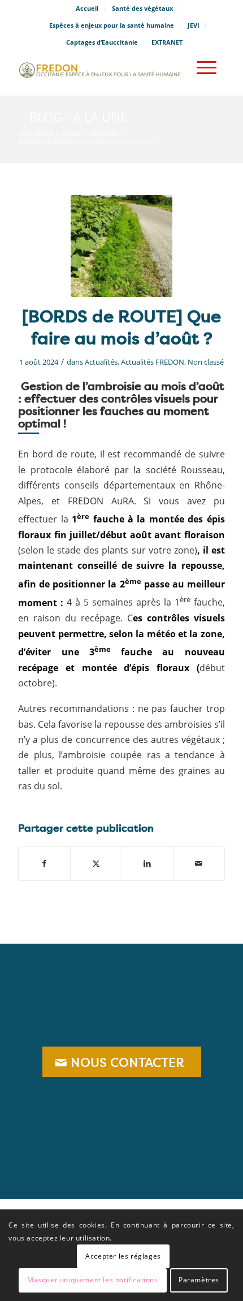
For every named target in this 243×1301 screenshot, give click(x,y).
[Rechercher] (174, 67)
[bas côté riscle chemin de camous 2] (121, 246)
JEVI (193, 25)
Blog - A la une (78, 116)
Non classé (206, 362)
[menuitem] (87, 8)
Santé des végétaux (142, 8)
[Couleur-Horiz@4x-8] (100, 67)
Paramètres (199, 1280)
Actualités (101, 362)
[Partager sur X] (96, 863)
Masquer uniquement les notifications (92, 1280)
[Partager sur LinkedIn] (147, 863)
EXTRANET (167, 42)
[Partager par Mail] (198, 863)
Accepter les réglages (123, 1256)
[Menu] (206, 67)
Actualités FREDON (152, 362)
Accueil (87, 8)
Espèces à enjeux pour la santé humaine (111, 25)
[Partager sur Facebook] (44, 863)
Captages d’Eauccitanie (102, 42)
